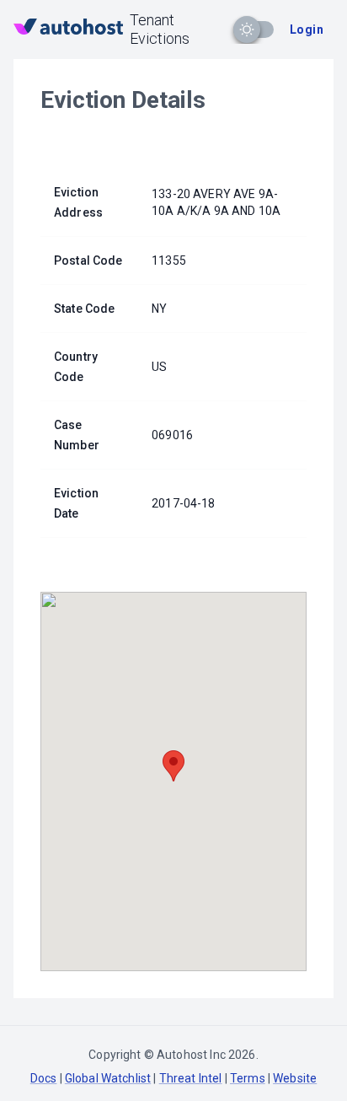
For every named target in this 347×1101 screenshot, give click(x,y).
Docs (43, 1078)
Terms (247, 1078)
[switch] (246, 29)
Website (295, 1078)
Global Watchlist (108, 1078)
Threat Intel (190, 1078)
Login (306, 29)
